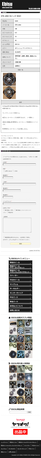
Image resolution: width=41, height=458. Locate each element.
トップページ (4, 442)
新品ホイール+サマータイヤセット (20, 267)
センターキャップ (20, 293)
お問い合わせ (20, 310)
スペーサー (20, 275)
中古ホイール (20, 280)
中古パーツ (20, 297)
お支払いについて (20, 306)
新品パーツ (20, 301)
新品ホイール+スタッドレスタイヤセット (20, 271)
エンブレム (20, 284)
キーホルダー (20, 288)
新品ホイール (20, 262)
